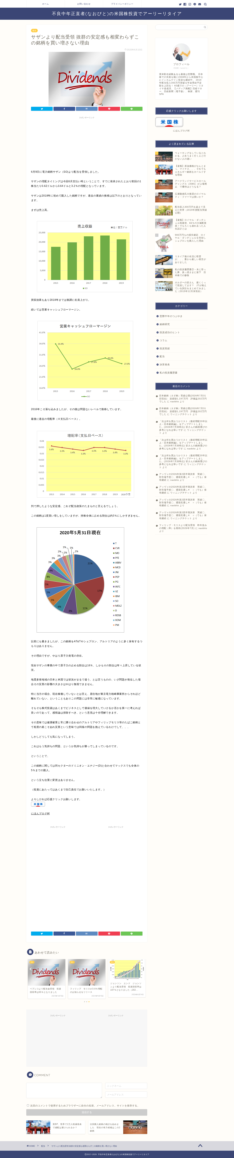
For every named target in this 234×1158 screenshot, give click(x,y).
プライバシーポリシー (122, 4)
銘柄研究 (165, 324)
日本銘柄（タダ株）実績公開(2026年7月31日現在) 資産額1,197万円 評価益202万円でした (183, 398)
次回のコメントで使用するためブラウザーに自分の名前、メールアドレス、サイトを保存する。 (85, 1105)
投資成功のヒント (170, 332)
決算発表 (165, 364)
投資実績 (165, 348)
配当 (34, 31)
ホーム (45, 4)
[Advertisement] (86, 142)
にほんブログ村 (40, 813)
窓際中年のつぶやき (171, 316)
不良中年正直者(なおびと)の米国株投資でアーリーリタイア (117, 13)
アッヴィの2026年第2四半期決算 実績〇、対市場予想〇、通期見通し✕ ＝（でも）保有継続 (183, 477)
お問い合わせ (84, 4)
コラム (163, 340)
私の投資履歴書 (168, 372)
